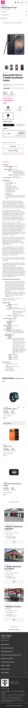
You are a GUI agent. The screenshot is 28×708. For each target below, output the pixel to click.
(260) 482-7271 (9, 534)
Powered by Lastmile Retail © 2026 (14, 705)
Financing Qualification (8, 100)
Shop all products (14, 502)
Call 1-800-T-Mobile (13, 150)
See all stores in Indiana (14, 629)
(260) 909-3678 (10, 612)
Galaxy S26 (17, 257)
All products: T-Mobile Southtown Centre (13, 22)
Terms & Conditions (7, 98)
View (14, 541)
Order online (13, 146)
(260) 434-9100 (10, 574)
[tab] (5, 161)
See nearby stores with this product (17, 154)
